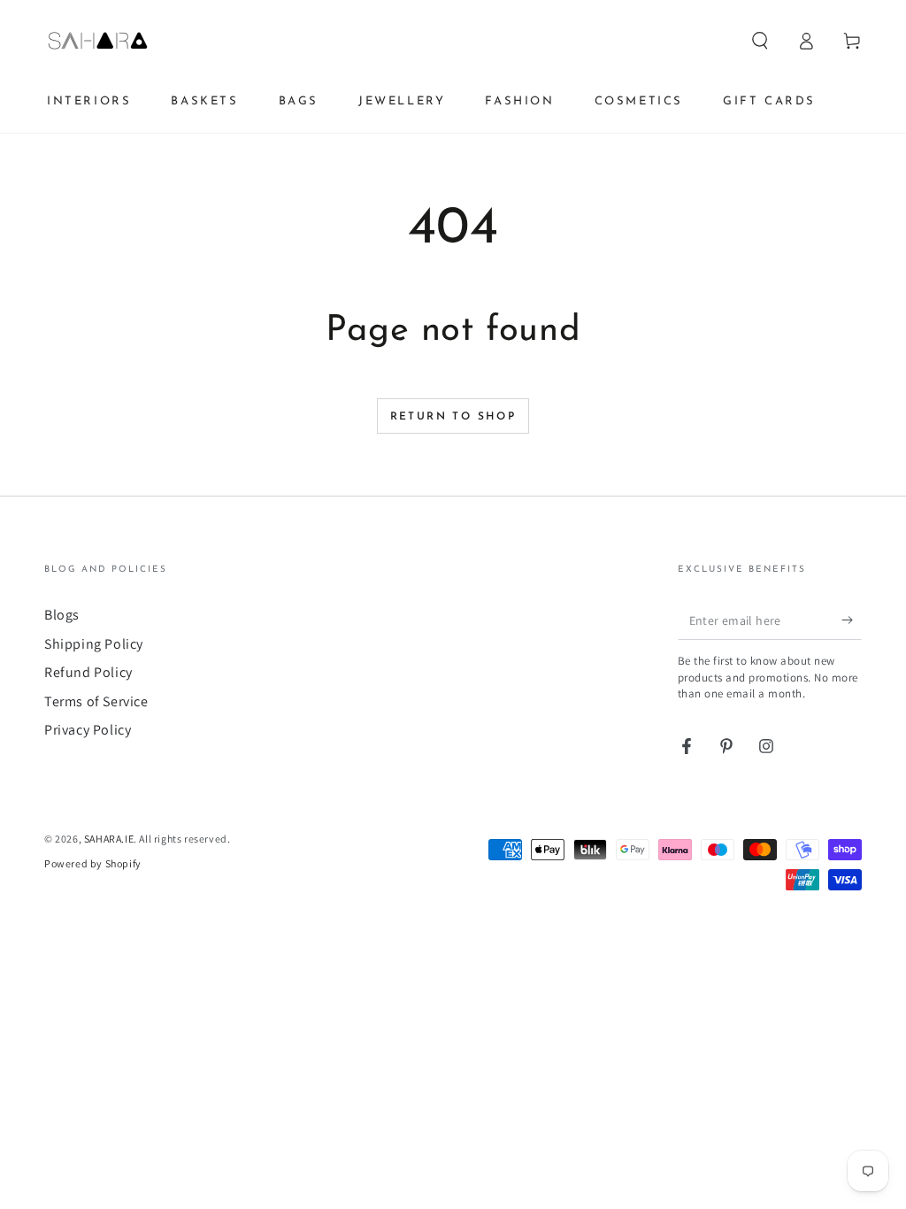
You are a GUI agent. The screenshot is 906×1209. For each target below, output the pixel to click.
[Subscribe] (851, 619)
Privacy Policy (87, 729)
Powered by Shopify (93, 863)
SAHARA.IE (109, 838)
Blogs (62, 614)
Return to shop (453, 417)
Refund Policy (88, 672)
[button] (760, 40)
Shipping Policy (93, 644)
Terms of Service (96, 701)
